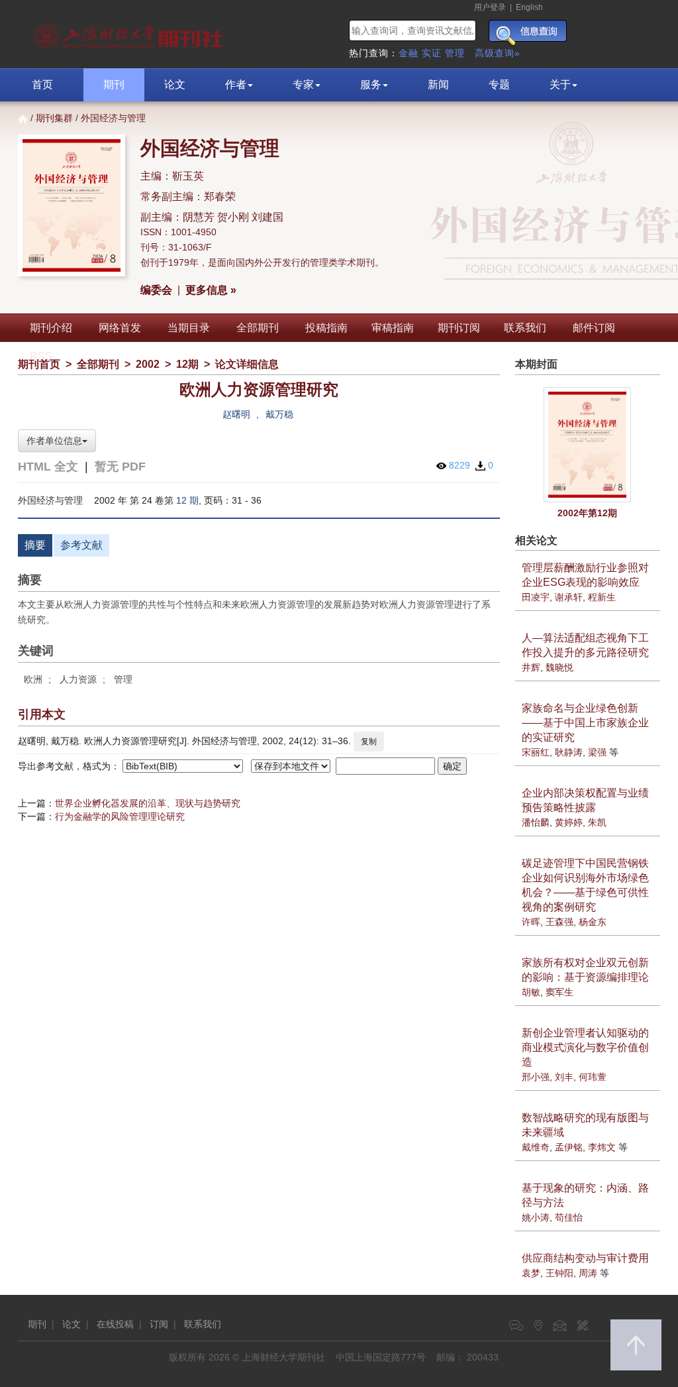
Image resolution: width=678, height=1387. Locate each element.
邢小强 (536, 1077)
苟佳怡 (569, 1217)
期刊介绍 (51, 327)
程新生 (602, 597)
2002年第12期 (587, 513)
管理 (455, 53)
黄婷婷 (569, 822)
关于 (560, 84)
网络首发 (120, 327)
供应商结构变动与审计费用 (585, 1258)
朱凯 (597, 822)
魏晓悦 (559, 667)
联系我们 (525, 327)
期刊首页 (39, 364)
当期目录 (189, 327)
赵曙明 (236, 414)
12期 (187, 364)
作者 (235, 84)
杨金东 (592, 921)
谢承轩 (569, 597)
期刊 (113, 84)
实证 (432, 53)
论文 (174, 84)
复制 (369, 741)
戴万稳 (279, 414)
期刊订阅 (459, 327)
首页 (42, 84)
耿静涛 (569, 752)
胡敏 (531, 992)
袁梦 (531, 1273)
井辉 (531, 667)
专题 (499, 84)
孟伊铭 (569, 1147)
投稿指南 (326, 327)
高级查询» (497, 53)
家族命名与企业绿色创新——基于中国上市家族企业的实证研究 (585, 722)
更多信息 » (210, 290)
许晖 (531, 921)
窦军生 (559, 992)
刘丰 (564, 1077)
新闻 (438, 84)
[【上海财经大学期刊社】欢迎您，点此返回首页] (130, 33)
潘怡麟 (536, 822)
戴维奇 (536, 1147)
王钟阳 (559, 1273)
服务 (370, 84)
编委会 (156, 290)
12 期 (187, 500)
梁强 (597, 752)
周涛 (588, 1273)
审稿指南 (392, 327)
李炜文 (602, 1147)
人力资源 (78, 679)
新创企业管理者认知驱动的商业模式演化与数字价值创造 (585, 1047)
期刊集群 (54, 118)
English (529, 7)
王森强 (559, 921)
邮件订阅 (594, 327)
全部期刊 (257, 327)
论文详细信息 (247, 364)
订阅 (159, 1324)
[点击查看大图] (588, 444)
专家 (303, 84)
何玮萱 (592, 1077)
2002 (148, 364)
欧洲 (33, 679)
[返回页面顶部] (635, 1344)
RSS (41, 356)
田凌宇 (536, 597)
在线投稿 (115, 1324)
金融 (408, 53)
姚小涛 (536, 1217)
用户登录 (490, 7)
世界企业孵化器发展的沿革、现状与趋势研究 (147, 803)
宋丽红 (536, 752)
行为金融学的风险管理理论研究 (120, 816)
